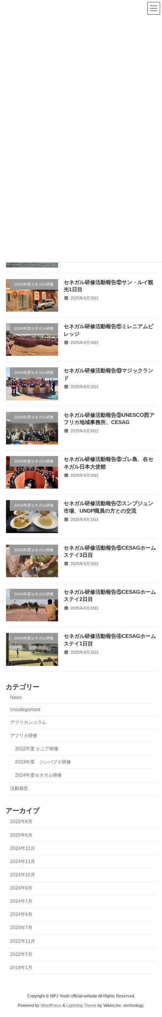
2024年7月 (21, 901)
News (16, 697)
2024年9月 (21, 888)
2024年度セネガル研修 (38, 775)
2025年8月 (21, 821)
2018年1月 (21, 967)
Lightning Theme (81, 1005)
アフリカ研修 (23, 735)
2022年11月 (22, 940)
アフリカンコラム (28, 722)
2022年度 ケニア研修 (36, 748)
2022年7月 (21, 954)
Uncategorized (25, 709)
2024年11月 (22, 861)
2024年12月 (22, 848)
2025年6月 (21, 834)
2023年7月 (21, 927)
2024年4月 (21, 914)
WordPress (51, 1005)
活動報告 (19, 788)
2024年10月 (22, 874)
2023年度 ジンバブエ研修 (43, 762)
